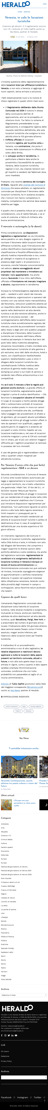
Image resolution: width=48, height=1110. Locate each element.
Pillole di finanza (7, 937)
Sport (3, 956)
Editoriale (4, 855)
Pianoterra (5, 933)
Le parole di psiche (8, 909)
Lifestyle (4, 917)
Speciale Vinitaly (7, 948)
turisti (18, 711)
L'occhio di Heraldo (8, 902)
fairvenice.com (34, 687)
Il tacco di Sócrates (8, 890)
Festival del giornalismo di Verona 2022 (16, 874)
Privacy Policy (6, 1061)
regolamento (35, 706)
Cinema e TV (6, 835)
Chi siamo (5, 1051)
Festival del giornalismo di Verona (14, 867)
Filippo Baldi (7, 789)
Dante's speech (7, 847)
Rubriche (4, 944)
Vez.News (15, 690)
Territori (27, 11)
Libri (3, 913)
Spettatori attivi (7, 952)
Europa (4, 859)
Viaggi (3, 975)
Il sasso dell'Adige (8, 886)
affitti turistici (12, 706)
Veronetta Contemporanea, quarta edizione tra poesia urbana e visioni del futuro (19, 783)
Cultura (4, 843)
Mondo (3, 921)
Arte (2, 828)
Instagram (22, 1097)
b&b (24, 706)
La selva (4, 905)
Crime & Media (6, 839)
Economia (5, 851)
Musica (3, 929)
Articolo (5, 684)
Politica (4, 940)
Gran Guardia (6, 878)
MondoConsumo (7, 925)
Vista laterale (6, 979)
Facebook (6, 1097)
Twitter (37, 1097)
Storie (20, 11)
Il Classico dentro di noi (10, 882)
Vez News (21, 37)
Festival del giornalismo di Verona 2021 (16, 870)
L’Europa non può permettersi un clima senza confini (24, 803)
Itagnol (3, 894)
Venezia (28, 711)
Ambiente (5, 824)
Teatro (3, 968)
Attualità (4, 832)
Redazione (5, 1056)
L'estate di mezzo (8, 898)
